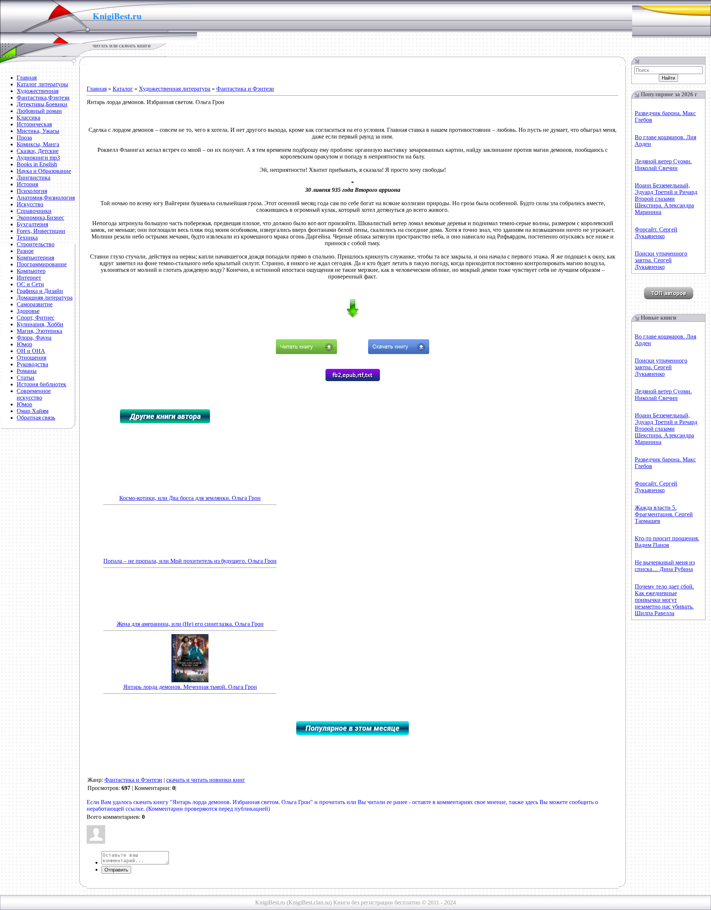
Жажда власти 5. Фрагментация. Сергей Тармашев (664, 514)
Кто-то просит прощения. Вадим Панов (667, 541)
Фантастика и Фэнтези (245, 89)
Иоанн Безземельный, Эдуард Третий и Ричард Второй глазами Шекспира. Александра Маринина (666, 198)
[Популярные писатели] (668, 297)
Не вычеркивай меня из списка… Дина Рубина (665, 565)
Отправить (116, 870)
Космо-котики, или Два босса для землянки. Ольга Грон (190, 498)
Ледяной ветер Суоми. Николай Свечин (663, 164)
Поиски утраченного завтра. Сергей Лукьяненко (661, 260)
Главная (97, 89)
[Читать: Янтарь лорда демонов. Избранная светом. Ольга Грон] (306, 352)
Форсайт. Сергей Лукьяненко (656, 232)
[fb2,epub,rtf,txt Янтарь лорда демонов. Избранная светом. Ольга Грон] (353, 379)
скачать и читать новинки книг (205, 780)
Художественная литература (174, 89)
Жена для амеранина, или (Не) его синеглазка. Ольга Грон (190, 624)
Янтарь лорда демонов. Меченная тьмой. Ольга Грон (190, 687)
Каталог (123, 89)
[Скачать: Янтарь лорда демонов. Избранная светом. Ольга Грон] (398, 352)
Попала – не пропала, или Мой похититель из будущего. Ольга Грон (190, 561)
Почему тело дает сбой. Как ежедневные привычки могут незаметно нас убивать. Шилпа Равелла (664, 599)
